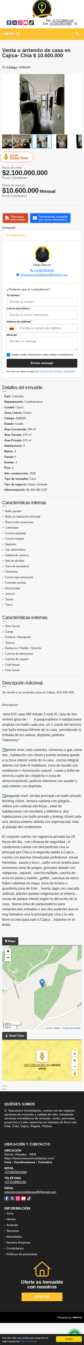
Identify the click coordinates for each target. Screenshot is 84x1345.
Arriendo (12, 1225)
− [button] (8, 957)
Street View (19, 157)
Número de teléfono (19, 321)
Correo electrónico (19, 308)
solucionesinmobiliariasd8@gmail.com (44, 274)
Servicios (12, 1231)
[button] (78, 77)
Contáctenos (15, 1248)
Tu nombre (14, 295)
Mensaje (13, 334)
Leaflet (49, 1028)
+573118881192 (63, 20)
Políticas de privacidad (21, 1254)
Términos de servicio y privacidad (57, 371)
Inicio (10, 1213)
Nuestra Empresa (18, 1242)
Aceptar (69, 1338)
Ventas (11, 1219)
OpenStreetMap (72, 1028)
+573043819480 (60, 23)
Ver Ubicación (35, 1065)
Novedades (14, 1236)
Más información (29, 1341)
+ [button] (8, 951)
